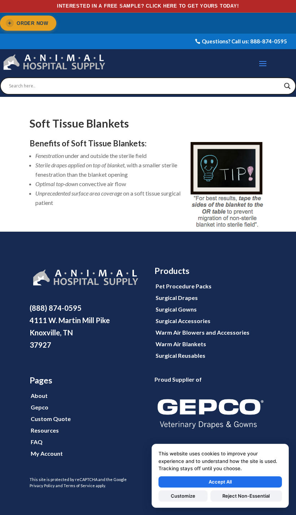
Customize (183, 496)
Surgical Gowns (176, 309)
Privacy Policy (42, 485)
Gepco (39, 407)
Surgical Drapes (177, 297)
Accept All (220, 482)
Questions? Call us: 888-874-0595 (244, 41)
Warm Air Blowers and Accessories (202, 332)
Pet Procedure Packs (184, 286)
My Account (47, 453)
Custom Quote (51, 418)
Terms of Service (79, 485)
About (39, 395)
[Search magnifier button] (287, 86)
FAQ (37, 441)
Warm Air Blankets (181, 343)
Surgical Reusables (180, 355)
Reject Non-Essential (246, 496)
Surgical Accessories (183, 320)
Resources (45, 430)
